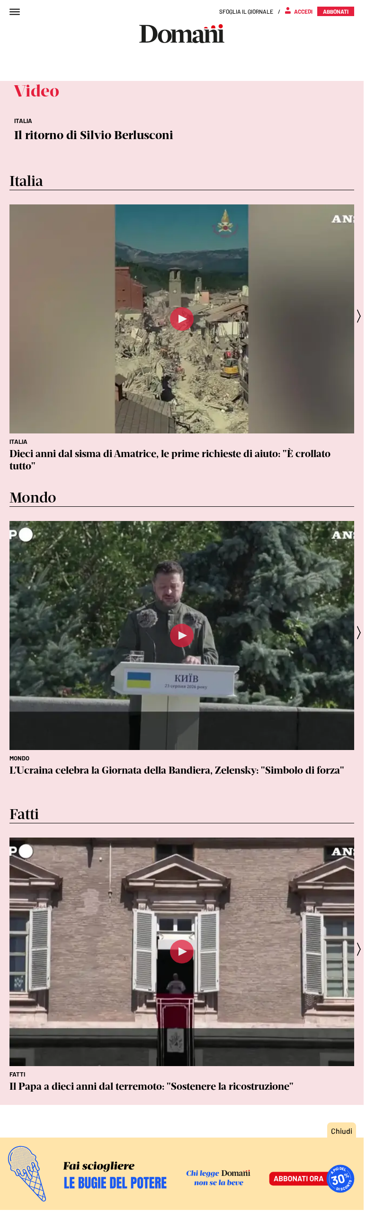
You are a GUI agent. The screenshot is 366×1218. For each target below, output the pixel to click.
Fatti (17, 1074)
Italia (18, 441)
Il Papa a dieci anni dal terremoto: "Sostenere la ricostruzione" (151, 1086)
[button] (361, 316)
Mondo (19, 758)
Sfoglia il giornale (246, 11)
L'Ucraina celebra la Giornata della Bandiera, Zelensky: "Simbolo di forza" (176, 770)
